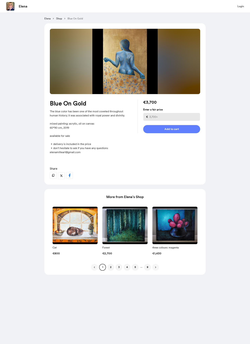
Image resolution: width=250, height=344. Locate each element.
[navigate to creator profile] (10, 6)
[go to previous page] (94, 267)
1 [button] (102, 267)
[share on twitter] (61, 175)
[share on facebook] (69, 175)
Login (240, 6)
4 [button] (127, 267)
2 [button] (110, 267)
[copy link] (53, 175)
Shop (59, 18)
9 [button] (147, 267)
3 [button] (119, 267)
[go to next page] (155, 267)
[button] (75, 231)
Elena (23, 6)
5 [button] (135, 267)
